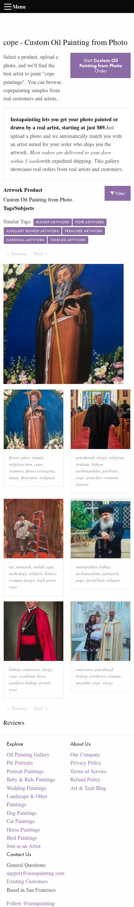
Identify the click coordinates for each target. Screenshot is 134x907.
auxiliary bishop (23, 682)
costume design (22, 580)
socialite (83, 682)
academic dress (32, 676)
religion (35, 573)
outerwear (31, 669)
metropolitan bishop (93, 566)
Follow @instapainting (31, 903)
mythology (18, 573)
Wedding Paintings (26, 787)
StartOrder (100, 65)
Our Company (85, 754)
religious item (20, 464)
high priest (46, 580)
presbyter (110, 471)
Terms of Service (88, 771)
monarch (23, 566)
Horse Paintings (23, 829)
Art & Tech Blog (88, 787)
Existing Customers (27, 881)
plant (25, 457)
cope (38, 464)
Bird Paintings (22, 837)
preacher (93, 477)
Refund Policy (85, 779)
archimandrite (88, 471)
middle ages (44, 566)
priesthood (85, 457)
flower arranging (40, 471)
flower (14, 457)
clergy (101, 457)
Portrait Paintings (25, 771)
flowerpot (29, 477)
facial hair (95, 580)
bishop (97, 464)
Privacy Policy (85, 762)
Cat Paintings (21, 820)
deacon (82, 484)
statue (14, 477)
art (11, 566)
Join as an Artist (24, 845)
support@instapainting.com (35, 873)
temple (38, 457)
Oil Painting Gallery (28, 754)
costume (114, 676)
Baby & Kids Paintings (31, 779)
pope (80, 580)
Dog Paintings (21, 812)
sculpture (47, 477)
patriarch (110, 573)
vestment (16, 471)
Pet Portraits (20, 762)
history (50, 573)
